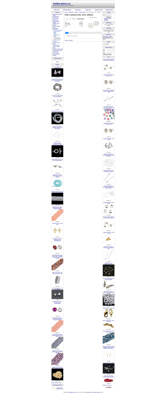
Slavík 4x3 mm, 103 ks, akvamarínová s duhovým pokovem (57, 175)
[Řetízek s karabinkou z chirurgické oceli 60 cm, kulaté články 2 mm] (108, 167)
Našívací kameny (56, 39)
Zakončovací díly (56, 54)
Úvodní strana (56, 9)
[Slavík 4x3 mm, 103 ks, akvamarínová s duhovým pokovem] (57, 188)
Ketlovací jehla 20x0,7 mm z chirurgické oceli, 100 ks (108, 171)
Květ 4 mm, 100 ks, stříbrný (108, 362)
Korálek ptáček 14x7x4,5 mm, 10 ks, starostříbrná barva (57, 160)
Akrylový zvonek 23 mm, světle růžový (57, 67)
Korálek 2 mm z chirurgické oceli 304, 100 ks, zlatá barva (57, 368)
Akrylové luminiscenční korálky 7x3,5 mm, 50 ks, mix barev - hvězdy (108, 107)
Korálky (55, 35)
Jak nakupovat (78, 9)
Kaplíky (54, 33)
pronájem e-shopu (96, 392)
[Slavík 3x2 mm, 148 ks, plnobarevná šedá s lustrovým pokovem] (57, 348)
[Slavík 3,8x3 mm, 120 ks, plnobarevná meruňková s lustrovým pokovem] (57, 331)
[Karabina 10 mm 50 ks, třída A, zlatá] (108, 244)
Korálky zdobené (57, 38)
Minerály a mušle (56, 23)
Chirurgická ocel (56, 17)
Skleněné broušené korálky (58, 48)
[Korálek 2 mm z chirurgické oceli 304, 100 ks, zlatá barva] (57, 380)
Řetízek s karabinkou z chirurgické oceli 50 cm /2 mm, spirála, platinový (108, 186)
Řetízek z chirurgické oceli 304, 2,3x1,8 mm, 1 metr (57, 273)
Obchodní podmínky (67, 9)
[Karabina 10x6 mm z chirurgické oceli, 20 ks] (108, 275)
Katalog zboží (88, 9)
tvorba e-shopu (89, 392)
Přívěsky (55, 41)
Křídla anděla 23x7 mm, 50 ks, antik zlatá (108, 321)
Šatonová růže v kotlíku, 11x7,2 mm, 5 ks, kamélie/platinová (57, 302)
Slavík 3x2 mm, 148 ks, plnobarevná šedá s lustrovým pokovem (57, 335)
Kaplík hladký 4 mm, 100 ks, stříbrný (108, 203)
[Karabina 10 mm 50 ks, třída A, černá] (108, 151)
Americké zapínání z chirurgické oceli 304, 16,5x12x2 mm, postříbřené (57, 143)
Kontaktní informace (99, 9)
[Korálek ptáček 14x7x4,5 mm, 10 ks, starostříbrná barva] (57, 172)
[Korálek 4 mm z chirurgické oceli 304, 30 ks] (108, 135)
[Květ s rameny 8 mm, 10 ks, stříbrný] (93, 24)
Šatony (54, 47)
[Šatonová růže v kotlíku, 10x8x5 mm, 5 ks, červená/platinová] (57, 252)
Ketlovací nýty (55, 20)
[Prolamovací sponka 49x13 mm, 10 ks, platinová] (57, 108)
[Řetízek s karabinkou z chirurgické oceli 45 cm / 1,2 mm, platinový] (57, 140)
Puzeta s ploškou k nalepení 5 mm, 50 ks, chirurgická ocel (108, 60)
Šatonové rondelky (56, 46)
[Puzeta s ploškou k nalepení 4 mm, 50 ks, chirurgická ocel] (108, 229)
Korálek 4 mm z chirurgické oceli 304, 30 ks (108, 124)
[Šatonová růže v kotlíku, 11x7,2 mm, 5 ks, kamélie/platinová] (57, 315)
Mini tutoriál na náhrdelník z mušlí (59, 388)
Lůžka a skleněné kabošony (56, 22)
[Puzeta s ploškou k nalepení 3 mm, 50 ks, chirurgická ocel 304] (108, 104)
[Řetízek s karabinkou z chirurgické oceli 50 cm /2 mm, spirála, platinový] (108, 199)
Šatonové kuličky (56, 45)
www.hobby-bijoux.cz (72, 392)
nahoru (66, 40)
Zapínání (54, 55)
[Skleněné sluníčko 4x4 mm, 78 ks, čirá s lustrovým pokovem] (57, 204)
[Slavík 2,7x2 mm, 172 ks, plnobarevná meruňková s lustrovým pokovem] (57, 220)
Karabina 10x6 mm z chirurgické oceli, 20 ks (108, 264)
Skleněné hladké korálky (57, 50)
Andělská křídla (56, 16)
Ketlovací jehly (55, 18)
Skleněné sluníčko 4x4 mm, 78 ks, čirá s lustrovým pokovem (57, 192)
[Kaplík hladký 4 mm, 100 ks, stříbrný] (108, 214)
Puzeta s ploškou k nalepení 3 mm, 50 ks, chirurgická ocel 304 (108, 91)
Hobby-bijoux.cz (62, 3)
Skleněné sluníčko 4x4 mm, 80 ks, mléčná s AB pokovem (57, 111)
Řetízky (54, 43)
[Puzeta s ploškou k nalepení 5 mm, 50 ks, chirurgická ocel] (108, 72)
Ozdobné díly (55, 28)
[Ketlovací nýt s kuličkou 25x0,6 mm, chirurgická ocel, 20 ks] (108, 260)
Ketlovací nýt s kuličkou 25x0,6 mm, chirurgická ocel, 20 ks (108, 247)
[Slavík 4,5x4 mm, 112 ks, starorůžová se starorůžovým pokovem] (57, 364)
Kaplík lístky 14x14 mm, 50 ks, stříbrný (57, 289)
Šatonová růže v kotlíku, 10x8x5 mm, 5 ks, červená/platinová (57, 239)
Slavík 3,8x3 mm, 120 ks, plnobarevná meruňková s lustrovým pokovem (57, 318)
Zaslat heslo (106, 20)
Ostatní (54, 27)
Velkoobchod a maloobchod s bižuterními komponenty (63, 5)
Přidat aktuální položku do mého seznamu (108, 37)
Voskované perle (56, 52)
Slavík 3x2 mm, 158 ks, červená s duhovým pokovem (108, 376)
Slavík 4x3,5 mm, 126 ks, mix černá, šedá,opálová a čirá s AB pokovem (57, 80)
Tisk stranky (70, 40)
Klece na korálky (56, 34)
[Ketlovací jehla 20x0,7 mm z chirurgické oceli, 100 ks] (108, 183)
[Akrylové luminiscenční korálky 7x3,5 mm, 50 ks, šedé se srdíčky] (108, 305)
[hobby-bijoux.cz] (106, 387)
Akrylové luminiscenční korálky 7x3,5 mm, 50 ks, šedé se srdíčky (108, 292)
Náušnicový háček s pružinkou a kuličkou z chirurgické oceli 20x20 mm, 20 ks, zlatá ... (108, 347)
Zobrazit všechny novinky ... (57, 382)
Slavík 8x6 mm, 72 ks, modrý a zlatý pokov (108, 331)
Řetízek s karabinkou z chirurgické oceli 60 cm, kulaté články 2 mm (108, 155)
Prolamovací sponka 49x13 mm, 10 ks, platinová (57, 96)
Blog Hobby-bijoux (109, 9)
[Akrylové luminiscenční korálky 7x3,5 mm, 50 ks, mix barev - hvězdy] (108, 120)
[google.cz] (107, 387)
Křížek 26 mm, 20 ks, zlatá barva (57, 224)
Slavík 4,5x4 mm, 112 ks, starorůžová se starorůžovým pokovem (57, 351)
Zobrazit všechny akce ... (107, 385)
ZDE (108, 32)
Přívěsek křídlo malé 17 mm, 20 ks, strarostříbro (108, 279)
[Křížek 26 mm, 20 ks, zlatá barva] (57, 236)
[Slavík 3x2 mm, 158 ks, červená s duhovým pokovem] (108, 382)
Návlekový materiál (56, 26)
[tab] (66, 33)
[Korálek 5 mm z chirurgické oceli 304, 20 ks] (108, 87)
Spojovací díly (55, 51)
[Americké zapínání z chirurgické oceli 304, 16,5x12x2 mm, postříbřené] (57, 156)
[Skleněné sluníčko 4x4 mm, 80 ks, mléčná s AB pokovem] (57, 123)
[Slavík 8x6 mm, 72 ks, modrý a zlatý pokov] (108, 343)
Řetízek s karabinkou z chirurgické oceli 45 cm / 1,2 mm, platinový (57, 127)
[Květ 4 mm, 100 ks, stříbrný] (108, 373)
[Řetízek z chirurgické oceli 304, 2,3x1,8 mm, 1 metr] (57, 285)
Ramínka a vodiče (56, 42)
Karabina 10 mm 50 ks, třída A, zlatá (108, 233)
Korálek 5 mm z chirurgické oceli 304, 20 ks (108, 75)
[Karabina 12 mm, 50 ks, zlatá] (108, 317)
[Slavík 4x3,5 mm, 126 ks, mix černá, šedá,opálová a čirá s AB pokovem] (57, 92)
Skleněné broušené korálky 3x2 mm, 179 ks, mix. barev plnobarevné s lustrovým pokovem (57, 257)
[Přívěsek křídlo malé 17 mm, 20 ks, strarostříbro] (108, 288)
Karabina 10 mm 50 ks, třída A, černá (108, 139)
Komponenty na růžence (58, 30)
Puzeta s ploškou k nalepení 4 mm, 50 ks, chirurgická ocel (108, 217)
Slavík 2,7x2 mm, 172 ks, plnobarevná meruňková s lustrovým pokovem (57, 207)
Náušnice (54, 24)
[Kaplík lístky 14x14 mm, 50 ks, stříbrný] (57, 298)
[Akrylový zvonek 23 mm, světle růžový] (57, 76)
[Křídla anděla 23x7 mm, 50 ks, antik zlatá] (108, 328)
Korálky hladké (57, 37)
